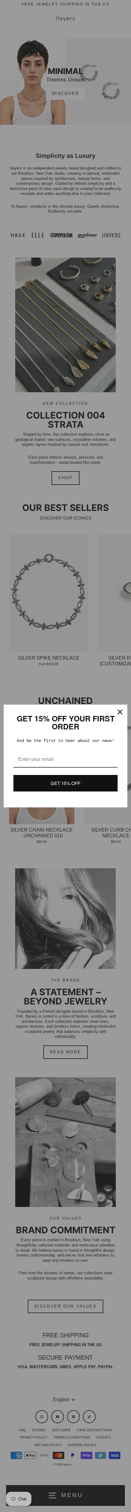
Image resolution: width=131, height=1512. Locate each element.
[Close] (120, 712)
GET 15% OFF (65, 783)
